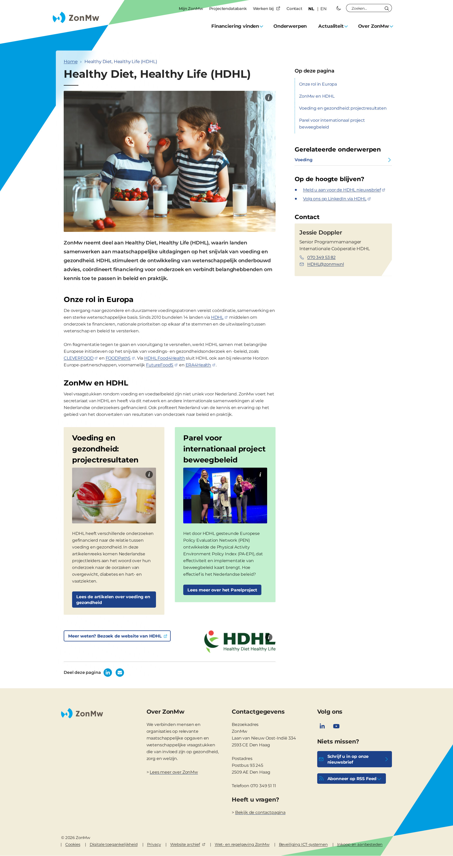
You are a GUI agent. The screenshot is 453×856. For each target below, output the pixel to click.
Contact (294, 8)
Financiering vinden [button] (235, 26)
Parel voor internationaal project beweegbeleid (332, 124)
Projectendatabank (228, 8)
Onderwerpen (290, 26)
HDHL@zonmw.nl (325, 264)
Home (70, 61)
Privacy (154, 844)
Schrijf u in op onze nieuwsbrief (348, 759)
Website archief (185, 844)
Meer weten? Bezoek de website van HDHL (115, 636)
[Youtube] (336, 726)
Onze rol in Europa (318, 84)
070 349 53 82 (321, 257)
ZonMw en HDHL (317, 96)
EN (323, 8)
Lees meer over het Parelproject (222, 590)
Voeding (303, 159)
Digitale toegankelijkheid (114, 844)
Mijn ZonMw (191, 8)
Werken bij (263, 8)
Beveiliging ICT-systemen (303, 844)
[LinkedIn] (322, 726)
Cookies (72, 844)
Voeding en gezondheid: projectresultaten (343, 108)
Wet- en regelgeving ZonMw (242, 844)
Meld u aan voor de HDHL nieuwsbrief (342, 189)
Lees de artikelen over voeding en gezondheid (113, 599)
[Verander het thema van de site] (339, 8)
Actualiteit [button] (330, 26)
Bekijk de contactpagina (260, 812)
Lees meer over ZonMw (174, 772)
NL (311, 8)
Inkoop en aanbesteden (360, 844)
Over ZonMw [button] (373, 26)
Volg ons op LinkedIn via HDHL (334, 198)
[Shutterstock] (268, 97)
